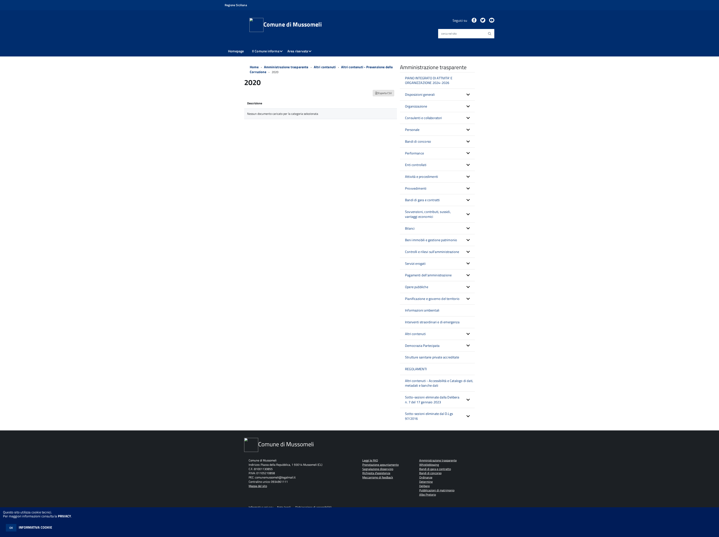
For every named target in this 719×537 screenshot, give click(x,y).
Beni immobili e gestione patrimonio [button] (431, 240)
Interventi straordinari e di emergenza (432, 322)
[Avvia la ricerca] (489, 33)
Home (254, 67)
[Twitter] (482, 20)
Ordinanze (425, 477)
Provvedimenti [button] (415, 188)
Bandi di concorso (430, 473)
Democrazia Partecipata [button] (422, 345)
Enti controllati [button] (415, 164)
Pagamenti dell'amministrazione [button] (428, 275)
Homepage (236, 51)
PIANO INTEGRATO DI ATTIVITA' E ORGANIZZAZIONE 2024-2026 (428, 80)
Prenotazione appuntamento (380, 464)
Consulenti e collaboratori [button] (423, 117)
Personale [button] (412, 129)
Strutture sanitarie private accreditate (432, 357)
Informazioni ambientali (422, 310)
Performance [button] (414, 153)
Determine (426, 481)
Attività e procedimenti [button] (421, 176)
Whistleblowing (429, 464)
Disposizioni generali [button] (420, 94)
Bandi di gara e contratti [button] (422, 199)
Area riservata (297, 51)
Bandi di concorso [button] (418, 141)
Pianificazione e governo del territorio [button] (432, 298)
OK (11, 528)
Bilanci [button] (410, 228)
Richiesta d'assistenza (376, 473)
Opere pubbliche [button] (416, 286)
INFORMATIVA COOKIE (35, 527)
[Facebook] (474, 20)
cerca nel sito (449, 34)
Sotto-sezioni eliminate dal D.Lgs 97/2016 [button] (429, 416)
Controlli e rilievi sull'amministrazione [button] (432, 251)
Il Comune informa (265, 51)
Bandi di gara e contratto (435, 469)
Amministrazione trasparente (286, 67)
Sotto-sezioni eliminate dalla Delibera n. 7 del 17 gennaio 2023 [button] (432, 400)
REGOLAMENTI (416, 369)
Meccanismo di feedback (377, 477)
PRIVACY (64, 516)
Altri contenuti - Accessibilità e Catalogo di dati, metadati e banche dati (439, 383)
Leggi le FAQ (370, 460)
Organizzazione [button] (416, 106)
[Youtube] (491, 20)
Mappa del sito (258, 486)
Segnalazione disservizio (377, 469)
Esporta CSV (384, 93)
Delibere (424, 486)
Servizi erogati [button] (415, 263)
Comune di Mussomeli (292, 24)
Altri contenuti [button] (415, 333)
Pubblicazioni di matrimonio (436, 490)
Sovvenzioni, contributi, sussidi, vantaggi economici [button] (428, 214)
